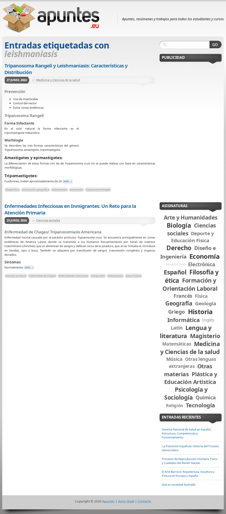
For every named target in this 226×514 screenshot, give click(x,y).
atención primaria (16, 275)
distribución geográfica (35, 189)
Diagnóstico (12, 189)
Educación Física (176, 264)
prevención (76, 189)
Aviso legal (126, 501)
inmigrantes (98, 275)
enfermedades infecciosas (73, 275)
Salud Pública (133, 275)
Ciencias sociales (48, 220)
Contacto (144, 501)
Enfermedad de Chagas (42, 275)
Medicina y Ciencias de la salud (58, 80)
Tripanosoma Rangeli (98, 189)
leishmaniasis (59, 189)
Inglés (208, 320)
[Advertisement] (117, 121)
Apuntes (108, 501)
